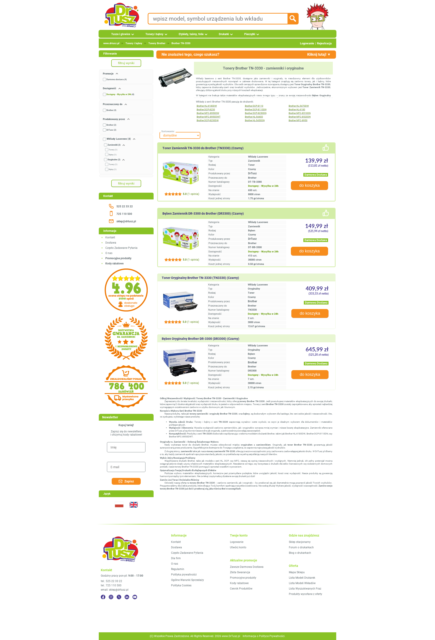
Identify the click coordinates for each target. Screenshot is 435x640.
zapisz (129, 481)
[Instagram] (111, 597)
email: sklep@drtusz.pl (114, 589)
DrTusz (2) (111, 130)
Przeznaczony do (113, 104)
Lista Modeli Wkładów (302, 583)
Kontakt (110, 237)
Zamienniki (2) (114, 145)
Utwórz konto (238, 547)
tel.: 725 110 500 (111, 585)
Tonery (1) (113, 150)
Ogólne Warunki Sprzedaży (187, 580)
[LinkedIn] (127, 597)
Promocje (108, 73)
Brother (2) (111, 125)
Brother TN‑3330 (181, 43)
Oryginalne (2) (114, 159)
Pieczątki (249, 34)
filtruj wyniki (126, 63)
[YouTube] (135, 597)
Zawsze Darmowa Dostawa (246, 566)
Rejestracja (324, 43)
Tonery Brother (156, 43)
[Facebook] (103, 597)
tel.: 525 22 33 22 (111, 581)
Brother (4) (111, 110)
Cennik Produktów (241, 588)
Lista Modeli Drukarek (302, 577)
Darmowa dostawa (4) (116, 79)
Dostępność (110, 88)
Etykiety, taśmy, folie (191, 34)
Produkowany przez (114, 119)
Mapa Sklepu (297, 572)
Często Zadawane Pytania (121, 247)
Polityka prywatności (184, 574)
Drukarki (224, 34)
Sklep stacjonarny (300, 542)
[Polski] (119, 510)
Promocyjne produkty (243, 577)
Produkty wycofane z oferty (305, 594)
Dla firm (176, 558)
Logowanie (307, 43)
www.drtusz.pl (111, 43)
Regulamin (177, 569)
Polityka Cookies (181, 585)
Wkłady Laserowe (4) (118, 138)
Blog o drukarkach (300, 552)
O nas (108, 253)
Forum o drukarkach (301, 547)
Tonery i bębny (154, 34)
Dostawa (110, 242)
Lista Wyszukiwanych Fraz (305, 588)
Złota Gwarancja (240, 572)
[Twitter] (119, 597)
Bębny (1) (112, 155)
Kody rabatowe (239, 583)
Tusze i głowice (120, 34)
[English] (133, 510)
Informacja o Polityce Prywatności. (264, 636)
